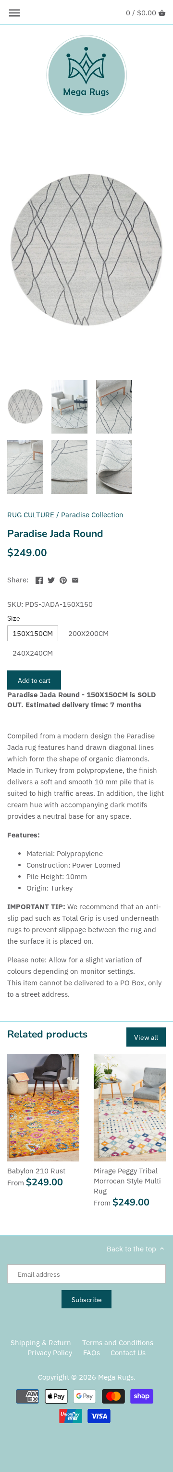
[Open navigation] (14, 13)
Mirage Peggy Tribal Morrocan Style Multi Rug (127, 1180)
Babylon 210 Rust (36, 1170)
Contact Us (128, 1352)
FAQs (91, 1352)
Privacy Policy (49, 1352)
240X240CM (32, 653)
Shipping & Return (41, 1342)
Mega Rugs (116, 1377)
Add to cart (34, 680)
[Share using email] (75, 578)
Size (13, 618)
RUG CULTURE (30, 514)
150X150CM (32, 633)
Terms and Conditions (117, 1342)
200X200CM (88, 633)
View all (146, 1037)
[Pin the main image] (63, 578)
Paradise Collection (92, 514)
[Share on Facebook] (39, 578)
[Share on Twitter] (51, 578)
